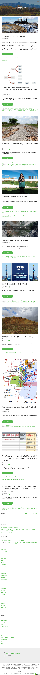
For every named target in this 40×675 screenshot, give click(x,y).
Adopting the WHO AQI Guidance (13, 664)
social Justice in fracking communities (26, 108)
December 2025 (4, 549)
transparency (19, 165)
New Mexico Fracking (13, 110)
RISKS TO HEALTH (33, 110)
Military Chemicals (4, 626)
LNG (35, 109)
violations (24, 165)
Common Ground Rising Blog (23, 667)
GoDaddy (34, 673)
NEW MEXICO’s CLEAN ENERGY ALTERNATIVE (23, 665)
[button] (38, 1)
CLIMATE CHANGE (21, 164)
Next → (36, 513)
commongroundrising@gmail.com (13, 653)
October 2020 (3, 568)
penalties (27, 110)
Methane (7, 110)
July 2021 (2, 562)
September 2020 (4, 571)
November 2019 (4, 575)
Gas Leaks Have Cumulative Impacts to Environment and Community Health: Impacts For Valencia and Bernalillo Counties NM (19, 89)
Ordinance (35, 257)
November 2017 (4, 601)
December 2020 (4, 566)
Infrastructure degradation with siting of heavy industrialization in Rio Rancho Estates (20, 144)
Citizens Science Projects (21, 669)
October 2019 (3, 577)
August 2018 (3, 592)
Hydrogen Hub (31, 109)
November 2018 (4, 586)
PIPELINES (18, 211)
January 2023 (3, 558)
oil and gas (11, 165)
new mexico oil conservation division (25, 257)
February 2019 (4, 583)
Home (3, 664)
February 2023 (4, 556)
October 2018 (3, 588)
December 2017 (4, 598)
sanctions (8, 479)
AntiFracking (9, 164)
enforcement (21, 109)
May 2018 (3, 594)
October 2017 (3, 603)
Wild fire (2, 643)
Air (6, 57)
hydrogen (26, 109)
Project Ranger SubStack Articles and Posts (9, 527)
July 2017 (2, 609)
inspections (6, 165)
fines (18, 301)
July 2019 (2, 581)
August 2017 (3, 607)
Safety (17, 57)
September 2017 (4, 605)
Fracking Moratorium (29, 164)
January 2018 (3, 596)
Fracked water (4, 622)
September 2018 (4, 590)
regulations (25, 302)
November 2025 (4, 551)
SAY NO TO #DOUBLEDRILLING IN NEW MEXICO (15, 284)
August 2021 (3, 560)
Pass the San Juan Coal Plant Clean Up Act (13, 36)
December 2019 (4, 573)
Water (20, 57)
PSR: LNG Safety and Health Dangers (8, 532)
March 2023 (3, 553)
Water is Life (4, 60)
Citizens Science (15, 164)
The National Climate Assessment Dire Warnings (15, 240)
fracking (20, 301)
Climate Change (10, 57)
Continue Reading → (8, 54)
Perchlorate (3, 628)
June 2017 (3, 611)
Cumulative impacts (15, 109)
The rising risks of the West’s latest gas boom (14, 196)
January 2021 (3, 564)
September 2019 (4, 579)
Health (15, 57)
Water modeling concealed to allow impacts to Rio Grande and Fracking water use (19, 408)
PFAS (2, 630)
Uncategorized (4, 639)
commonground (6, 40)
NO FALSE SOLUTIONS (21, 110)
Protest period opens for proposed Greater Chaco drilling (17, 336)
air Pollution (9, 109)
